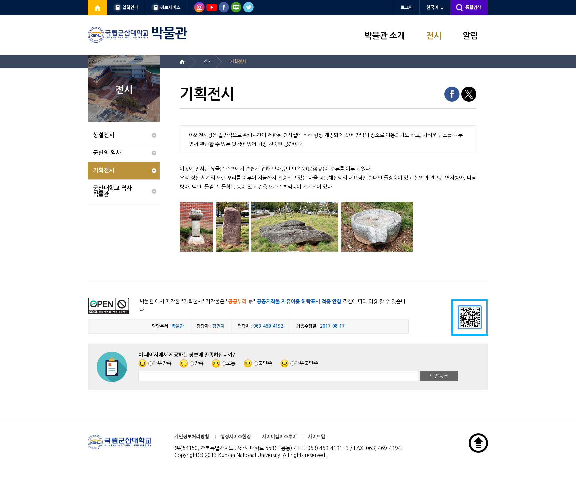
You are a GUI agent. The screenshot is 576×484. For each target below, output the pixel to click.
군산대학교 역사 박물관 (112, 191)
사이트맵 (316, 436)
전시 (433, 36)
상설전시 (103, 135)
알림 (470, 36)
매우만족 (162, 363)
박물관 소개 (384, 36)
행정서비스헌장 (235, 436)
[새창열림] (97, 7)
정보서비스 (170, 7)
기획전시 (103, 170)
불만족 (265, 363)
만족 (198, 363)
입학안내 (130, 7)
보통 (230, 363)
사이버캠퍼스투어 (279, 436)
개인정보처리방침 (191, 436)
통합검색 (473, 7)
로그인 (407, 7)
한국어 (432, 7)
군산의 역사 (107, 153)
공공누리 (237, 301)
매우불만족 (306, 363)
